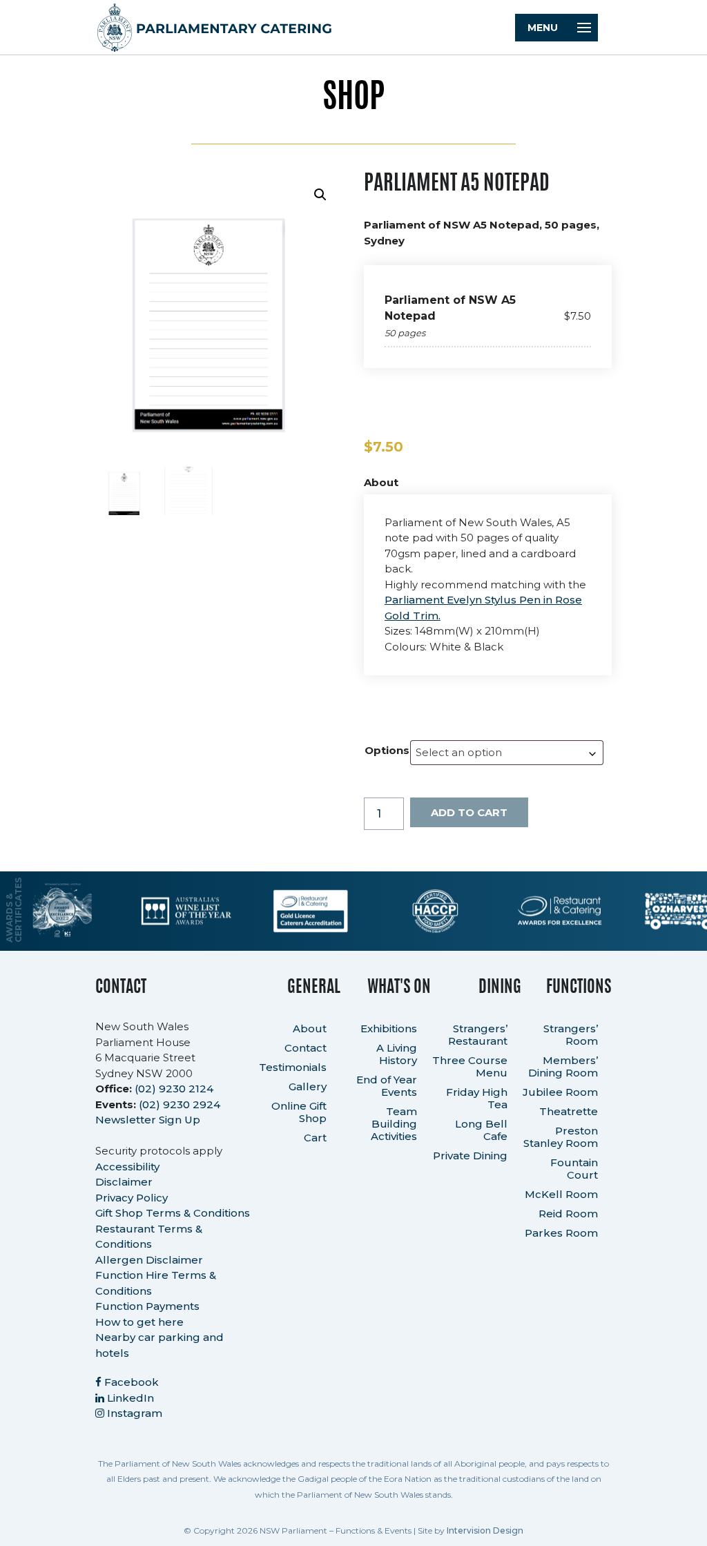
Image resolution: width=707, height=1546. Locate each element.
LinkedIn (129, 1397)
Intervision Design (485, 1530)
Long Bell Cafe (481, 1130)
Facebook (130, 1382)
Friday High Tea (476, 1098)
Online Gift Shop (299, 1112)
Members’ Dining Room (563, 1066)
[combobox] (506, 752)
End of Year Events (386, 1086)
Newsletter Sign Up (147, 1119)
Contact (305, 1047)
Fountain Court (574, 1168)
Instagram (133, 1413)
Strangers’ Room (570, 1034)
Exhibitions (388, 1028)
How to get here (139, 1321)
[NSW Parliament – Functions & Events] (353, 27)
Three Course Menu (469, 1066)
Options (387, 750)
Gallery (308, 1086)
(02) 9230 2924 (179, 1104)
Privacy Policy (131, 1197)
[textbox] (507, 752)
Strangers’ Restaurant (477, 1034)
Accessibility (127, 1166)
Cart (315, 1137)
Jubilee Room (560, 1092)
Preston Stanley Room (560, 1137)
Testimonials (293, 1067)
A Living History (396, 1054)
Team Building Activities (394, 1124)
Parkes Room (561, 1232)
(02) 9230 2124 (174, 1088)
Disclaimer (124, 1181)
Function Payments (147, 1306)
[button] (320, 194)
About (310, 1028)
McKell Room (561, 1194)
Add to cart (469, 812)
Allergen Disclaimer (149, 1259)
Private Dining (470, 1155)
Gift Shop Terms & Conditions (172, 1212)
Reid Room (568, 1213)
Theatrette (568, 1111)
